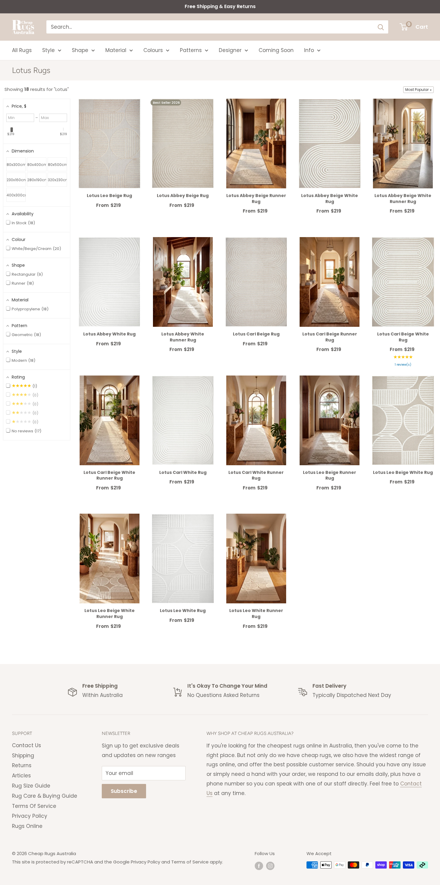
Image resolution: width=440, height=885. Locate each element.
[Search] (380, 26)
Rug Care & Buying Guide (44, 795)
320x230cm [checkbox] (57, 179)
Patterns (191, 50)
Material (115, 50)
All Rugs (22, 50)
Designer (230, 50)
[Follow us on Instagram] (270, 865)
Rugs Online (27, 826)
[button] (418, 89)
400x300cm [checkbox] (16, 195)
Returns (21, 765)
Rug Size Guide (31, 785)
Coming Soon (276, 50)
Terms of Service (190, 862)
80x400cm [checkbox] (36, 164)
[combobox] (210, 26)
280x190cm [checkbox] (36, 179)
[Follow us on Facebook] (259, 865)
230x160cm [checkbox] (16, 179)
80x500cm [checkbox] (57, 164)
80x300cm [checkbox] (16, 164)
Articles (21, 775)
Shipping (23, 755)
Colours (153, 50)
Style (48, 50)
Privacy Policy (29, 816)
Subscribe (124, 791)
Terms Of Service (34, 806)
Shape (80, 50)
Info (309, 50)
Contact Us (26, 745)
